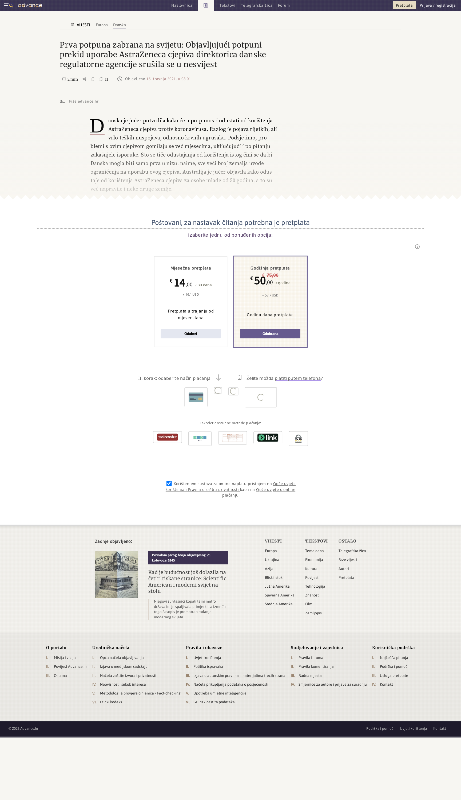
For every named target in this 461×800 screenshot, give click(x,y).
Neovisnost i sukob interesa (123, 684)
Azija (269, 569)
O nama (60, 675)
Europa (271, 551)
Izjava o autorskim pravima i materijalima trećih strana (239, 675)
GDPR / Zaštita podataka (214, 702)
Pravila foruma (311, 657)
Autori (344, 569)
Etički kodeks (111, 702)
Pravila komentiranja (316, 666)
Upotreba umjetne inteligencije (220, 693)
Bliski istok (274, 577)
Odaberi (190, 334)
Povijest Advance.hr (70, 666)
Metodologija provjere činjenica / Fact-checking (140, 693)
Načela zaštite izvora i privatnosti (128, 675)
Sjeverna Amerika (280, 595)
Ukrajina (272, 559)
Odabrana (270, 334)
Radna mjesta (310, 675)
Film (308, 604)
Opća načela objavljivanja (122, 657)
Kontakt (386, 684)
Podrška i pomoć (393, 666)
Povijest (312, 577)
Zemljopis (313, 613)
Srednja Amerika (279, 604)
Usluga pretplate (394, 675)
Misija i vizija (65, 657)
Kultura (311, 569)
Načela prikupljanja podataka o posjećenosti (230, 684)
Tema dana (314, 551)
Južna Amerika (277, 586)
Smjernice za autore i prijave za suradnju (333, 684)
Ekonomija (314, 559)
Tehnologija (315, 586)
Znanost (312, 595)
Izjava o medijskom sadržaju (124, 666)
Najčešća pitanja (394, 657)
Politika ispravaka (208, 666)
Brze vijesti (348, 559)
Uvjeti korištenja (207, 657)
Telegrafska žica (352, 551)
